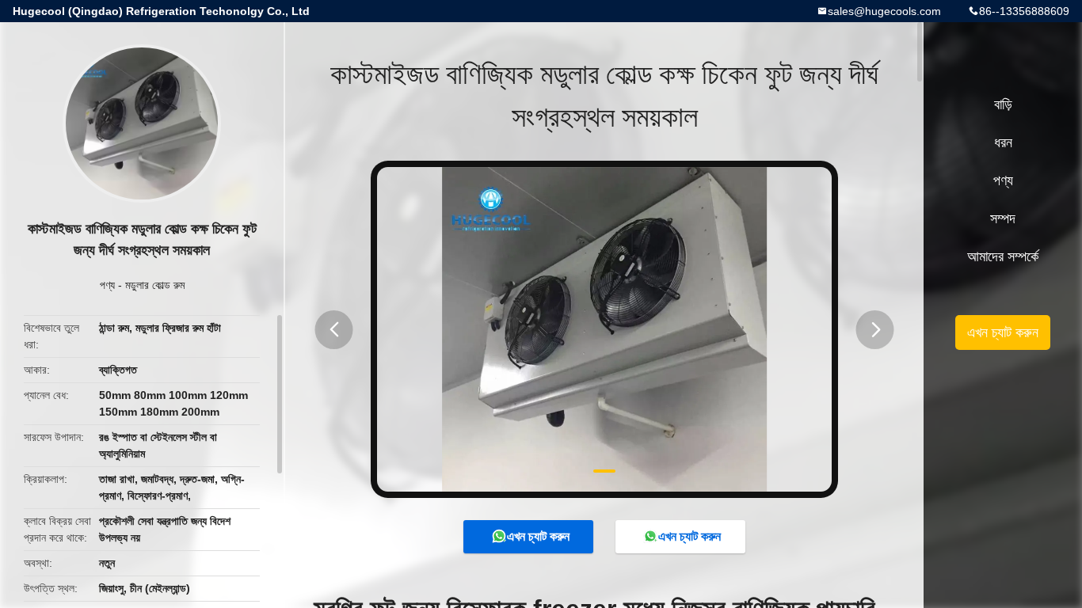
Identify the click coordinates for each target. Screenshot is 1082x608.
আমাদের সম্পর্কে (1002, 256)
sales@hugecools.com (884, 11)
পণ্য (107, 285)
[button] (334, 329)
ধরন (1003, 142)
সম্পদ (1002, 218)
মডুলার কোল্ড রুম (155, 285)
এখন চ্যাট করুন (538, 536)
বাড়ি (1003, 104)
